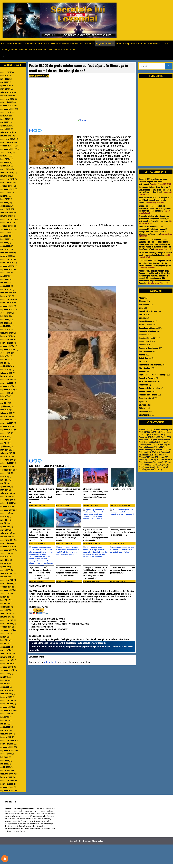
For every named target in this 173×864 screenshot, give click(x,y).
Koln (87, 639)
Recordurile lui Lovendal (149, 388)
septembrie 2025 (7, 109)
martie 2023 (5, 209)
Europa (166, 437)
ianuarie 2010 (5, 737)
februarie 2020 (6, 332)
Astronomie (28, 43)
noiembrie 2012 (6, 623)
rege (155, 457)
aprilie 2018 (5, 406)
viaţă (164, 467)
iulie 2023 (4, 195)
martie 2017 (5, 449)
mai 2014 (4, 563)
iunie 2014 (4, 560)
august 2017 (5, 433)
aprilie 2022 (5, 246)
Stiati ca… (42, 49)
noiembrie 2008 (6, 783)
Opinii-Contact (145, 358)
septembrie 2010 (7, 710)
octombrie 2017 (6, 426)
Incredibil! (70, 49)
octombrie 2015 (6, 506)
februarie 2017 (6, 453)
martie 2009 (5, 770)
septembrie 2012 (7, 630)
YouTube (156, 470)
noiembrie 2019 (6, 342)
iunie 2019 (4, 359)
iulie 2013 (4, 596)
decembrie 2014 (7, 540)
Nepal (93, 639)
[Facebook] (31, 130)
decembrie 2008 (7, 780)
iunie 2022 (4, 239)
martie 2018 (5, 409)
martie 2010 (5, 730)
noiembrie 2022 (6, 222)
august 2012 (5, 633)
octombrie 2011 (6, 667)
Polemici (142, 371)
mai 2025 (4, 122)
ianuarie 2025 (6, 135)
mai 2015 (3, 523)
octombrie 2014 (6, 546)
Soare (162, 462)
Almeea (18, 43)
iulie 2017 (4, 436)
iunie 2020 (4, 319)
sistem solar (150, 462)
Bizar (37, 43)
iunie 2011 (4, 680)
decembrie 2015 (6, 499)
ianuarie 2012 (5, 657)
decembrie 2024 (7, 139)
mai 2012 (3, 643)
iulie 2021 (4, 276)
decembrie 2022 (7, 219)
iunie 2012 (4, 640)
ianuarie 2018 (5, 416)
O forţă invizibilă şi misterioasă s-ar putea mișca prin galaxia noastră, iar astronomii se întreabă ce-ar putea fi (154, 218)
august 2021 (5, 272)
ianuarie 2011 (5, 697)
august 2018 (5, 393)
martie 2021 (5, 289)
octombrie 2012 (6, 626)
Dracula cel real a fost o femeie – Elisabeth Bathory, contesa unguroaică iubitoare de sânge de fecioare (155, 208)
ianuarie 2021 (5, 296)
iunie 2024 (4, 159)
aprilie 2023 (5, 205)
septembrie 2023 (7, 189)
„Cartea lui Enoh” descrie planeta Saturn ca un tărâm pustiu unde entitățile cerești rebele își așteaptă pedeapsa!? (155, 262)
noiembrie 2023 (6, 182)
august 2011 (5, 673)
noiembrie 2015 (6, 503)
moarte (153, 447)
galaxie (158, 442)
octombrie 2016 (6, 466)
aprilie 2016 (5, 486)
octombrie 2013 (6, 586)
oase (99, 639)
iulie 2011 (4, 677)
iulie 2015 (4, 516)
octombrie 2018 (6, 386)
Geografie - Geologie (41, 635)
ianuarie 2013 (5, 616)
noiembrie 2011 (6, 663)
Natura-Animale (87, 43)
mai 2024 (4, 162)
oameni (161, 450)
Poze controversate (28, 49)
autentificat (49, 662)
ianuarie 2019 (5, 376)
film (158, 440)
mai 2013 (3, 603)
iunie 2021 (4, 279)
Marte (143, 447)
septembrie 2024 (7, 149)
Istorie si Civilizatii (49, 43)
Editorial (142, 317)
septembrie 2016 (7, 469)
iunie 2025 (4, 119)
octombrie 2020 (6, 306)
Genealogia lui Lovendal (149, 328)
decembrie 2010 (6, 700)
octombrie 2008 (6, 787)
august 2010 (5, 713)
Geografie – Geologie (104, 43)
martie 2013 (5, 610)
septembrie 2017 (7, 429)
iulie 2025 (4, 115)
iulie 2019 (4, 356)
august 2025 (5, 112)
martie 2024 (5, 169)
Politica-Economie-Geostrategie (152, 374)
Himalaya (80, 639)
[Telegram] (40, 130)
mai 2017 (3, 443)
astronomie (165, 430)
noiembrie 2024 (6, 142)
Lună (166, 444)
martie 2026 (5, 88)
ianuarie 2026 (6, 95)
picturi (105, 639)
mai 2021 (3, 282)
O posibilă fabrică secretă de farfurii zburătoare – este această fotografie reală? (69, 642)
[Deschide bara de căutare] (3, 56)
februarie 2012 (6, 653)
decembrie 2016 (6, 459)
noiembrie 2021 (6, 262)
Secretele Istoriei (146, 398)
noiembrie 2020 (6, 302)
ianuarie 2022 (6, 256)
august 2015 (5, 513)
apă (154, 430)
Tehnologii (5, 49)
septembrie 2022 (7, 229)
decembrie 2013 (6, 580)
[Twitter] (35, 130)
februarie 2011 (6, 693)
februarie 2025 (6, 132)
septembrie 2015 (7, 510)
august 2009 (5, 753)
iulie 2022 (4, 236)
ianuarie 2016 (5, 496)
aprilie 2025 (5, 125)
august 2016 (5, 473)
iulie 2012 (4, 636)
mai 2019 (3, 362)
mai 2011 (3, 683)
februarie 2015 (6, 533)
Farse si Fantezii (146, 321)
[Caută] (168, 66)
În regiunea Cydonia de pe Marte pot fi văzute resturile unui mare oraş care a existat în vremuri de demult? (155, 189)
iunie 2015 (4, 520)
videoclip (144, 470)
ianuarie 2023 (6, 215)
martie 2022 (5, 249)
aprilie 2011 (4, 687)
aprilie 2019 (5, 366)
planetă (160, 455)
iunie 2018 (4, 399)
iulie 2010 (4, 717)
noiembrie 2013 (6, 583)
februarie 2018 (6, 413)
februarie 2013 (6, 613)
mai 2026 (4, 82)
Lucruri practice (146, 341)
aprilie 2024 (5, 165)
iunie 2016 (4, 479)
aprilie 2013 (5, 606)
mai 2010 (3, 723)
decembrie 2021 (6, 259)
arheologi (36, 639)
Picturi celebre (145, 368)
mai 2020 (4, 322)
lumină (157, 444)
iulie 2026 (4, 75)
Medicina (53, 49)
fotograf (46, 639)
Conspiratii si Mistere (68, 43)
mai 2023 (4, 202)
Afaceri (10, 43)
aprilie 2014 (5, 566)
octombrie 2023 (6, 185)
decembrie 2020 (7, 299)
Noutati (142, 354)
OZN (156, 452)
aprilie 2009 (5, 767)
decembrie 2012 (6, 620)
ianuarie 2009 (6, 777)
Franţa (148, 442)
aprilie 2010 (5, 727)
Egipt (156, 437)
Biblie (143, 432)
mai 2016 (3, 483)
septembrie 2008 (7, 790)
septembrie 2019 (7, 349)
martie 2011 (5, 690)
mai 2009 (4, 763)
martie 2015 (5, 530)
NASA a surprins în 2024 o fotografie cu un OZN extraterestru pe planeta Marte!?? (155, 200)
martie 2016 (5, 489)
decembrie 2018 (6, 379)
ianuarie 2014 (6, 576)
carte (161, 432)
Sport (141, 401)
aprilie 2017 (5, 446)
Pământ (144, 457)
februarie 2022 (6, 252)
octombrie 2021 (6, 266)
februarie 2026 (6, 92)
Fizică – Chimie (145, 324)
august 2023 (5, 192)
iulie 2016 (4, 476)
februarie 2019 (6, 373)
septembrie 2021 (7, 269)
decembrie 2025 (7, 99)
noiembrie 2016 (6, 463)
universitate (123, 639)
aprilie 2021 (5, 286)
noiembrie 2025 (6, 102)
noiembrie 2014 (6, 543)
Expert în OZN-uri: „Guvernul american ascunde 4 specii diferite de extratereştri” (154, 181)
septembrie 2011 (7, 670)
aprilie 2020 (5, 326)
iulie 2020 (4, 316)
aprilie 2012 (5, 646)
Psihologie (143, 384)
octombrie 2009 (6, 747)
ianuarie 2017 (5, 456)
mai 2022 (4, 242)
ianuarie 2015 (5, 536)
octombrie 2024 (7, 145)
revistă (164, 457)
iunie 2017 (4, 439)
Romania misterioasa (150, 43)
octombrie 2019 (6, 346)
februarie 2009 (6, 773)
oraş (147, 452)
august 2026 (5, 72)
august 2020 (5, 312)
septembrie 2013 (7, 590)
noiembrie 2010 (6, 703)
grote (72, 639)
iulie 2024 (4, 155)
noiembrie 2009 (6, 743)
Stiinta (164, 43)
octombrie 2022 (6, 225)
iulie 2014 (4, 556)
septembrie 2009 (7, 750)
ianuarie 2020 (6, 336)
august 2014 (5, 553)
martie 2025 (5, 129)
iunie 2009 (4, 760)
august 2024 (5, 152)
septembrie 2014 (7, 550)
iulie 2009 (4, 757)
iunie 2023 (4, 199)
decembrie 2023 (7, 179)
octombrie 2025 (6, 105)
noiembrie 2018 (6, 383)
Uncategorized (145, 414)
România (144, 460)
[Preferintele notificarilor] (4, 858)
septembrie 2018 (7, 389)
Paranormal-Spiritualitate (127, 43)
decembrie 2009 (7, 740)
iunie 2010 (4, 720)
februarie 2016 (6, 493)
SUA (159, 465)
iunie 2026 (4, 78)
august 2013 (5, 593)
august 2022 (5, 232)
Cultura (61, 49)
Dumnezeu (145, 437)
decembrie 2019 (6, 339)
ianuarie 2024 (6, 175)
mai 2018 (3, 403)
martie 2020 (5, 329)
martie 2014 (5, 570)
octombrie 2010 (6, 707)
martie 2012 (5, 650)
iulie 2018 (4, 396)
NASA (163, 447)
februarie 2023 (6, 212)
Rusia (155, 460)
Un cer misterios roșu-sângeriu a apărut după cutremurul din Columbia (155, 253)
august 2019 (5, 352)
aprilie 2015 (5, 526)
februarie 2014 (6, 573)
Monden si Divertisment (148, 348)
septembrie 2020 (7, 309)
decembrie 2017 (6, 419)
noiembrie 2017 (6, 423)
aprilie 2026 (5, 85)
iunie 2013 (4, 600)
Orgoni (14, 49)
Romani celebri (145, 391)
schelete (113, 639)
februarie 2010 (6, 733)
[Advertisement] (82, 99)
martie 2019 (5, 369)
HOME (3, 43)
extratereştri (146, 440)
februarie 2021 (6, 292)
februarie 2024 (6, 172)
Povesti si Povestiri (147, 378)
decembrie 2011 (6, 660)
